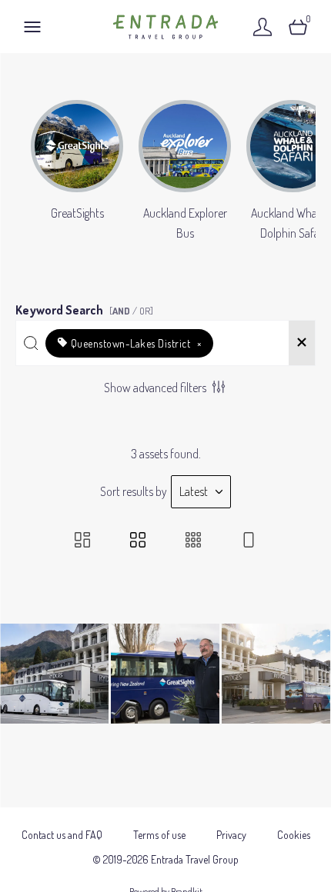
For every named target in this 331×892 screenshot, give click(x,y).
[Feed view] (248, 541)
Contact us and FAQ (62, 834)
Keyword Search (84, 307)
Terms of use (159, 834)
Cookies (293, 834)
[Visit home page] (165, 26)
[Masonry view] (82, 541)
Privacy (231, 834)
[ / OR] (131, 311)
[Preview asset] (54, 674)
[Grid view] (137, 541)
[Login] (262, 26)
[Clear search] (302, 343)
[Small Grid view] (193, 541)
